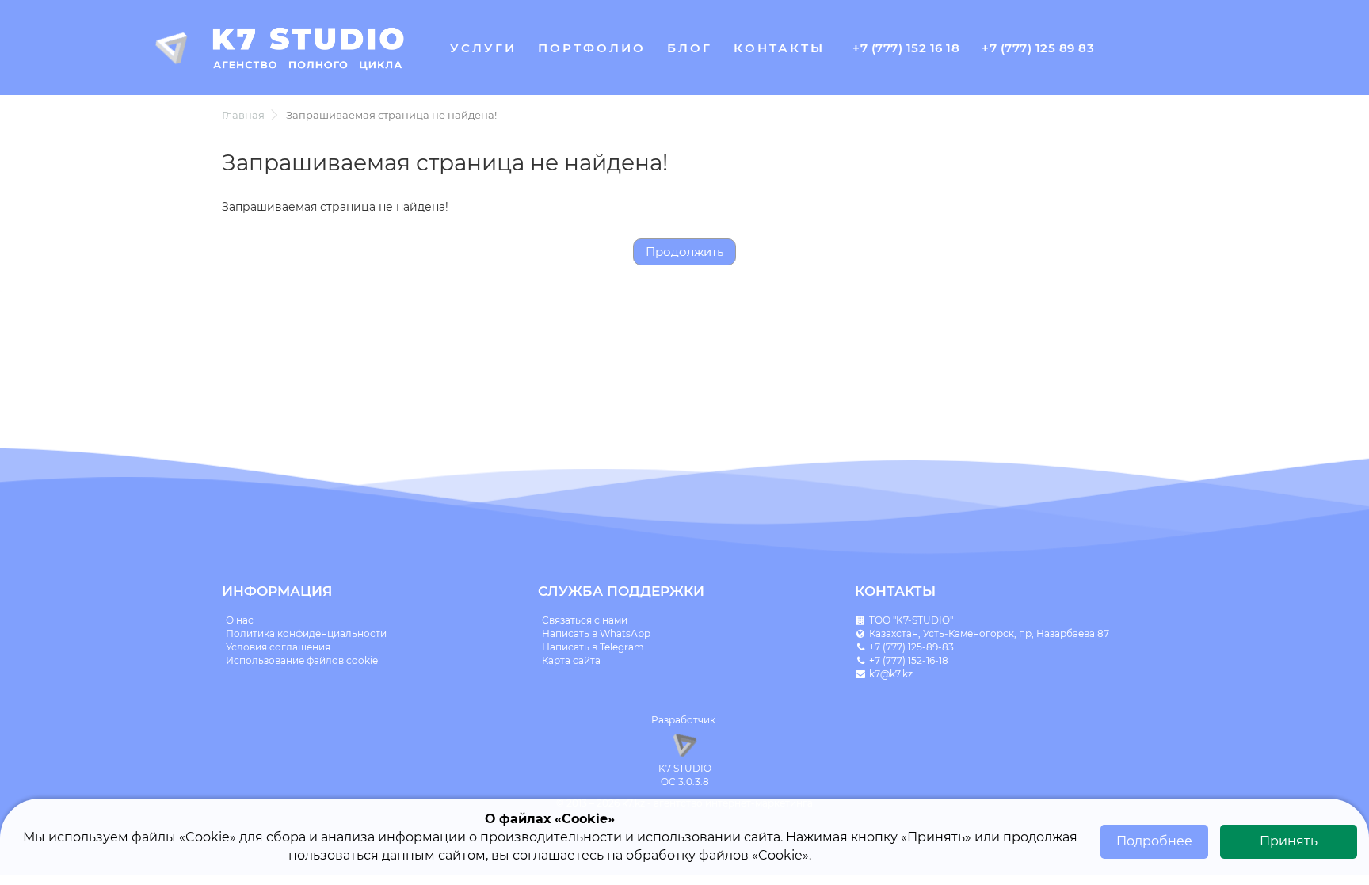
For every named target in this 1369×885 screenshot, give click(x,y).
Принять (1289, 841)
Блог (689, 47)
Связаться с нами (584, 620)
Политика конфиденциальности (306, 633)
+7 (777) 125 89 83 (1038, 47)
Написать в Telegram (593, 647)
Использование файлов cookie (302, 660)
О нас (240, 620)
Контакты (779, 47)
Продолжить (684, 251)
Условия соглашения (278, 647)
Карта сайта (571, 660)
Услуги (483, 47)
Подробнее (1154, 841)
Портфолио (592, 47)
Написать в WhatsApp (596, 633)
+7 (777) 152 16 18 (905, 47)
